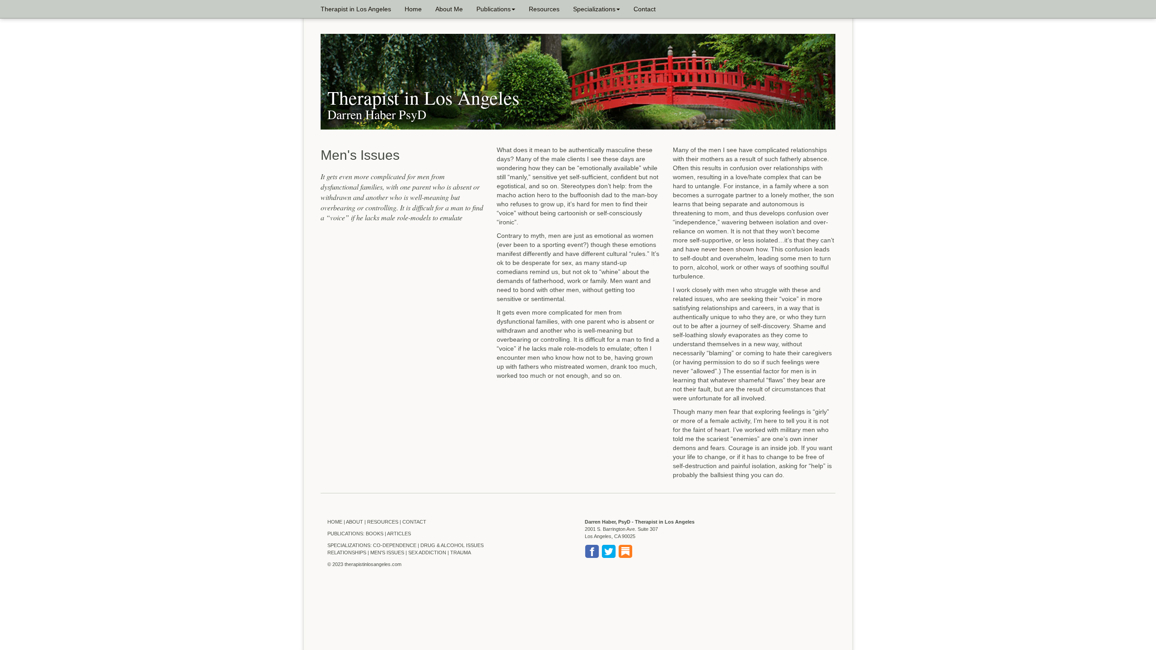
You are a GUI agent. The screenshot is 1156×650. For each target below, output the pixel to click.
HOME (334, 522)
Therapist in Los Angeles (356, 9)
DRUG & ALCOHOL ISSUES (452, 545)
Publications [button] (493, 9)
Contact (645, 9)
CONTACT (414, 522)
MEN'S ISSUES (387, 552)
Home (413, 9)
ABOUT (354, 522)
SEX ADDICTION (427, 552)
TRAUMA (460, 552)
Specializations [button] (594, 9)
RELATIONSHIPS (346, 552)
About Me (449, 9)
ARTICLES (399, 533)
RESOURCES (382, 522)
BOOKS (374, 533)
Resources (544, 9)
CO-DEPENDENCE (394, 545)
